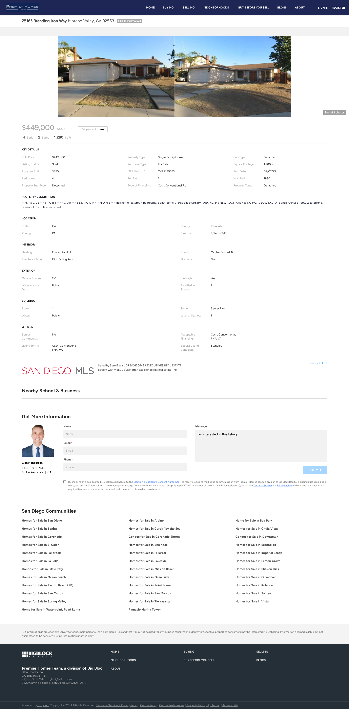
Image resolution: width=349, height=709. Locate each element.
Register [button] (338, 8)
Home (150, 7)
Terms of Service (262, 485)
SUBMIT (315, 470)
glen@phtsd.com (61, 679)
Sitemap (215, 705)
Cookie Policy (148, 705)
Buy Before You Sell (253, 7)
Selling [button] (188, 7)
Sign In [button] (323, 8)
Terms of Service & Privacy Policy (117, 705)
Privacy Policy (284, 485)
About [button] (300, 7)
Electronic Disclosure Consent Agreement (157, 481)
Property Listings (197, 705)
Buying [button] (168, 7)
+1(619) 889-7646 (33, 679)
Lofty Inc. (43, 705)
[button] (116, 652)
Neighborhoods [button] (216, 7)
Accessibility (230, 705)
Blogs (282, 7)
